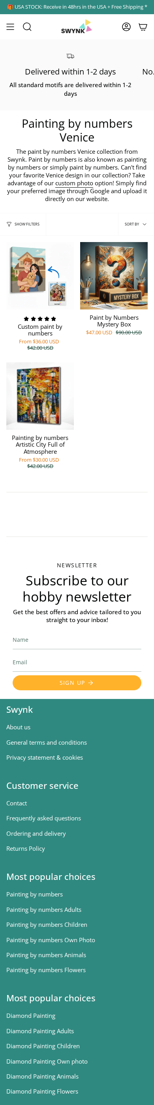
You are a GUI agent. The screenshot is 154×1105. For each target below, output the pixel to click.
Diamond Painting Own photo (47, 1061)
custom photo (74, 183)
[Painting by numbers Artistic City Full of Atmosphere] (40, 396)
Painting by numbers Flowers (46, 970)
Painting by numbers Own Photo (50, 940)
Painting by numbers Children (46, 924)
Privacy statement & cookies (44, 757)
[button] (27, 27)
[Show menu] (10, 27)
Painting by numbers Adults (43, 909)
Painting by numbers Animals (46, 955)
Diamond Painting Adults (40, 1031)
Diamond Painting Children (43, 1046)
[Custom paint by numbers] (40, 275)
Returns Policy (25, 848)
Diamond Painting (30, 1015)
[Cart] (143, 27)
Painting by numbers (34, 894)
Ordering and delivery (36, 833)
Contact (16, 803)
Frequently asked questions (43, 818)
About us (18, 727)
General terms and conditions (46, 742)
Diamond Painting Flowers (42, 1091)
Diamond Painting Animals (42, 1076)
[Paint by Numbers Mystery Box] (114, 275)
